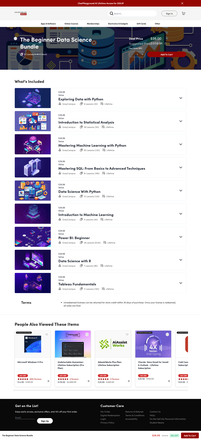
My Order (105, 411)
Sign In (169, 13)
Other (157, 23)
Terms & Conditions (134, 415)
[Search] (111, 13)
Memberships (93, 23)
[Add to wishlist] (15, 38)
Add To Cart (167, 54)
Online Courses (71, 23)
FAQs (152, 415)
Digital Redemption (110, 415)
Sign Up (45, 420)
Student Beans (157, 422)
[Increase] (142, 54)
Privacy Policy (107, 422)
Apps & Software (48, 23)
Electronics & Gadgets (118, 23)
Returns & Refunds (134, 411)
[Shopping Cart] (183, 13)
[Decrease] (132, 54)
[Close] (182, 3)
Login (103, 418)
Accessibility (131, 418)
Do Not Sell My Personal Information (168, 418)
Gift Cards (141, 23)
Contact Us (155, 411)
